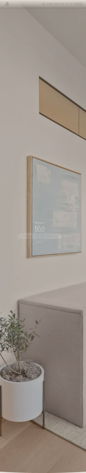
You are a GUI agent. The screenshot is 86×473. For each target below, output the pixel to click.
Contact (62, 3)
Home (43, 3)
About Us (57, 3)
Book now (78, 3)
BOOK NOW (39, 242)
